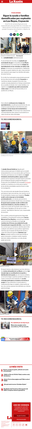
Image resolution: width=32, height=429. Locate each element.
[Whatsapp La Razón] (17, 34)
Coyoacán (28, 182)
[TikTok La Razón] (23, 425)
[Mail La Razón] (21, 34)
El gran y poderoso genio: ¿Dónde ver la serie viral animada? (15, 370)
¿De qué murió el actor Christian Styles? (15, 384)
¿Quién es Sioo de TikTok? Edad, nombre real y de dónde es (17, 375)
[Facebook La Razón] (11, 34)
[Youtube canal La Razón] (26, 425)
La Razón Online (8, 57)
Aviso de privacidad (21, 419)
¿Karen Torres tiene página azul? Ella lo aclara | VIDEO (17, 380)
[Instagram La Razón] (20, 425)
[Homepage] (16, 1)
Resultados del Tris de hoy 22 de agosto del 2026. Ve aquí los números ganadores (16, 389)
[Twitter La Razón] (14, 34)
